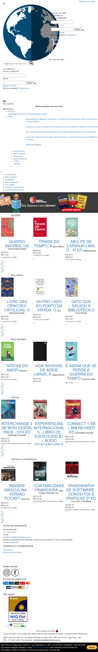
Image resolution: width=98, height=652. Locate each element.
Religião (38, 144)
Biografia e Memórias (81, 119)
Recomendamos (20, 158)
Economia (30, 132)
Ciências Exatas (32, 121)
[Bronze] (18, 609)
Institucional (8, 550)
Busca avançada (88, 1)
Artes (70, 119)
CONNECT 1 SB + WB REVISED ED (81, 428)
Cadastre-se (24, 88)
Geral (10, 116)
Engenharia (48, 132)
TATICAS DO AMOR (17, 367)
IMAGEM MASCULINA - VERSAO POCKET (16, 492)
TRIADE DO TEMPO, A (46, 243)
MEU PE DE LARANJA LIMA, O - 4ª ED (80, 246)
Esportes (72, 132)
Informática (31, 137)
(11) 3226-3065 (9, 532)
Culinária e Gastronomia (80, 126)
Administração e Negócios (37, 119)
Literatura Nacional (82, 137)
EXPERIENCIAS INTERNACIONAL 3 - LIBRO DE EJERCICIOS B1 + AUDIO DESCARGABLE (49, 434)
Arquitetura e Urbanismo (58, 119)
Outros (44, 114)
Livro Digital (10, 184)
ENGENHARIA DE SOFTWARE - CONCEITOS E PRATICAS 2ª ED (81, 492)
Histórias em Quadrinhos (86, 132)
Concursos (65, 126)
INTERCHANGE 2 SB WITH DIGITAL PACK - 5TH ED (17, 428)
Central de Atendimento (14, 189)
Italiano (38, 114)
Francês (31, 114)
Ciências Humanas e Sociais (38, 126)
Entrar (29, 82)
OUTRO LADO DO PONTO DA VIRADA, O (49, 306)
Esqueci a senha (9, 85)
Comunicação (55, 126)
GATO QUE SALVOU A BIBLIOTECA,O (81, 306)
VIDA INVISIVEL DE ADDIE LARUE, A (48, 370)
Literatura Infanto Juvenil (64, 137)
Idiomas (11, 111)
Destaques (17, 156)
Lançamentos (18, 151)
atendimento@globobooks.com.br (16, 537)
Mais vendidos (19, 153)
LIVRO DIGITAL (16, 162)
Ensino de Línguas (60, 132)
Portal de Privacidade (41, 647)
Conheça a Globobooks (14, 187)
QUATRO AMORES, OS (17, 243)
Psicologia (30, 144)
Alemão (25, 114)
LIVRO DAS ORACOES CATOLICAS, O (17, 306)
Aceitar (92, 647)
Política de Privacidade (12, 552)
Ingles (10, 114)
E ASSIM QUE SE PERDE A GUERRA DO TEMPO (81, 372)
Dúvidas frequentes (11, 542)
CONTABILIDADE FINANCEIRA (49, 487)
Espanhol (17, 114)
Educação (39, 132)
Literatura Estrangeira (44, 137)
